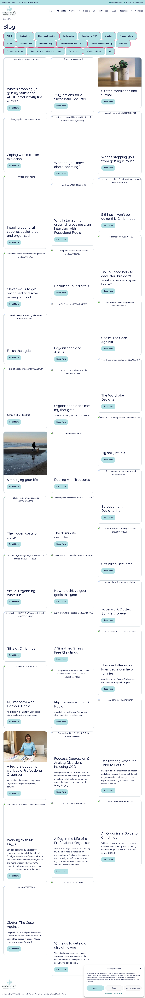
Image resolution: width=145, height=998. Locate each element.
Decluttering (68, 36)
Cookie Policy (108, 993)
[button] (140, 969)
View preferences (133, 988)
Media (9, 44)
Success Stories (100, 11)
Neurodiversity (45, 44)
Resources (124, 11)
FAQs (113, 11)
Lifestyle (108, 36)
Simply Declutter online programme (46, 51)
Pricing (86, 11)
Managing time (126, 36)
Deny (114, 988)
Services (73, 11)
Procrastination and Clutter (71, 44)
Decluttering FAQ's (89, 36)
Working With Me (94, 51)
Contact (139, 11)
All (110, 51)
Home (51, 11)
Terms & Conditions (47, 994)
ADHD (9, 36)
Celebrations (24, 36)
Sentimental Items (15, 51)
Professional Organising (101, 44)
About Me (61, 11)
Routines (123, 44)
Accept (95, 988)
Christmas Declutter (46, 36)
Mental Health (26, 44)
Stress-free (74, 51)
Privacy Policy (118, 993)
